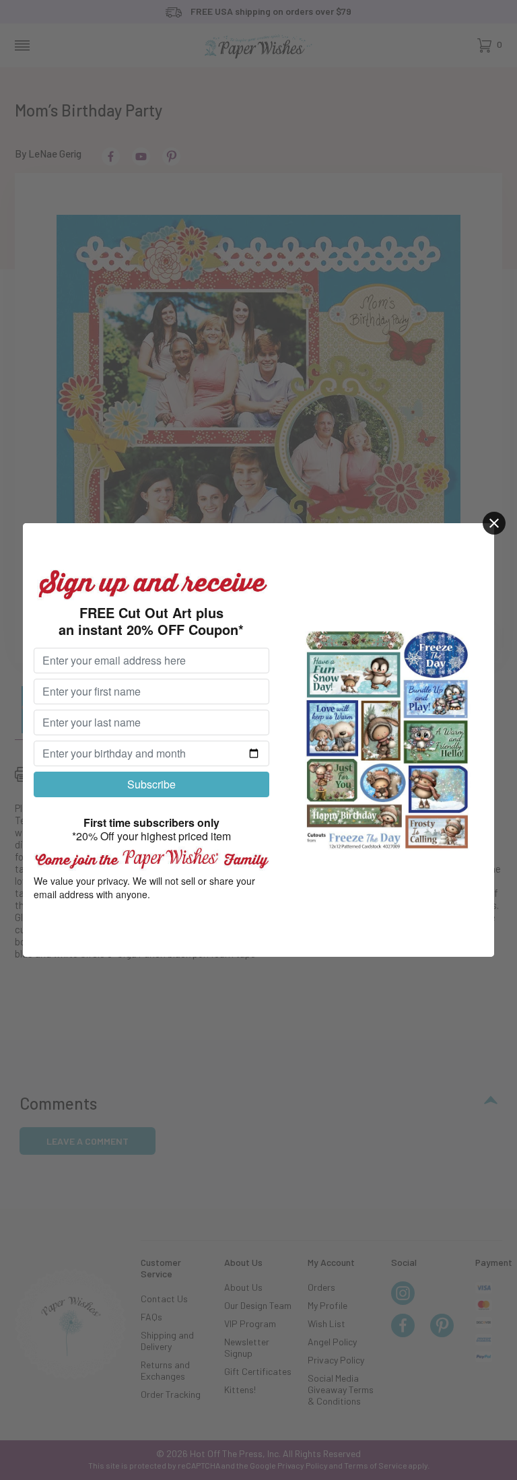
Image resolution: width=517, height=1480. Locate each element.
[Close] (494, 523)
